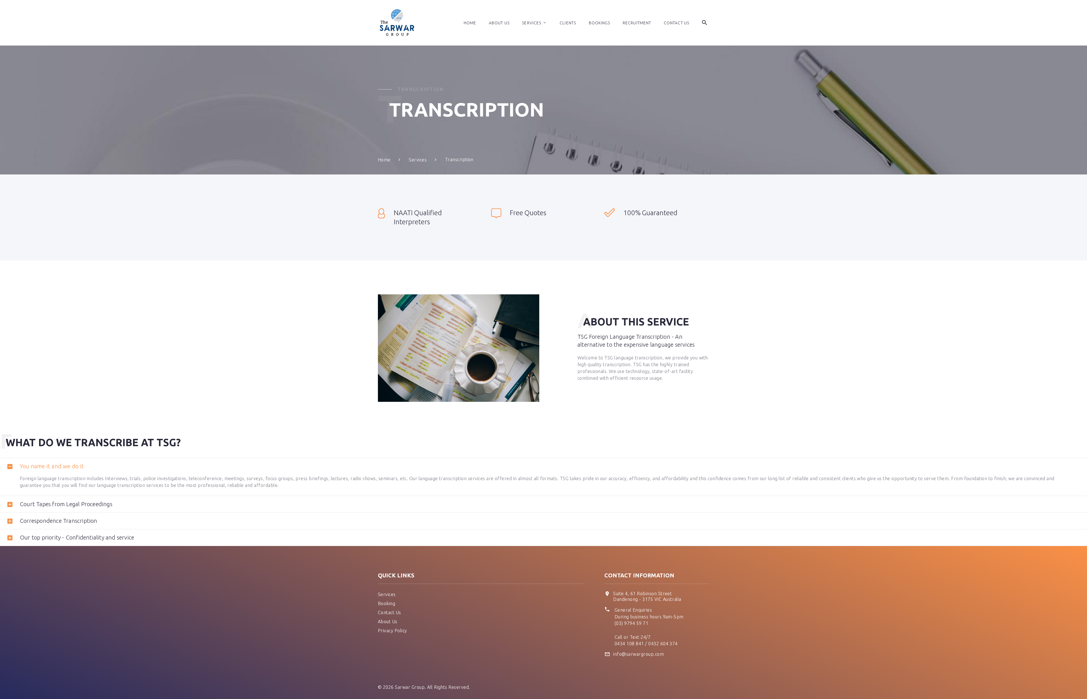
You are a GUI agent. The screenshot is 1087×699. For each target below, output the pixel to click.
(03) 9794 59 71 (631, 623)
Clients (568, 23)
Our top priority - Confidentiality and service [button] (77, 537)
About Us (499, 23)
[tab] (543, 466)
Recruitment (637, 23)
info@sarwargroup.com (638, 654)
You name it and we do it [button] (52, 466)
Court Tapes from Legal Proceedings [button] (66, 504)
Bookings (599, 23)
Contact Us (676, 23)
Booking (386, 603)
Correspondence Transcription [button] (58, 520)
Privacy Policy (392, 630)
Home (470, 23)
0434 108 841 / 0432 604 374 (646, 643)
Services (531, 23)
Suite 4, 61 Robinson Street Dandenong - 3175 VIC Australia (647, 596)
